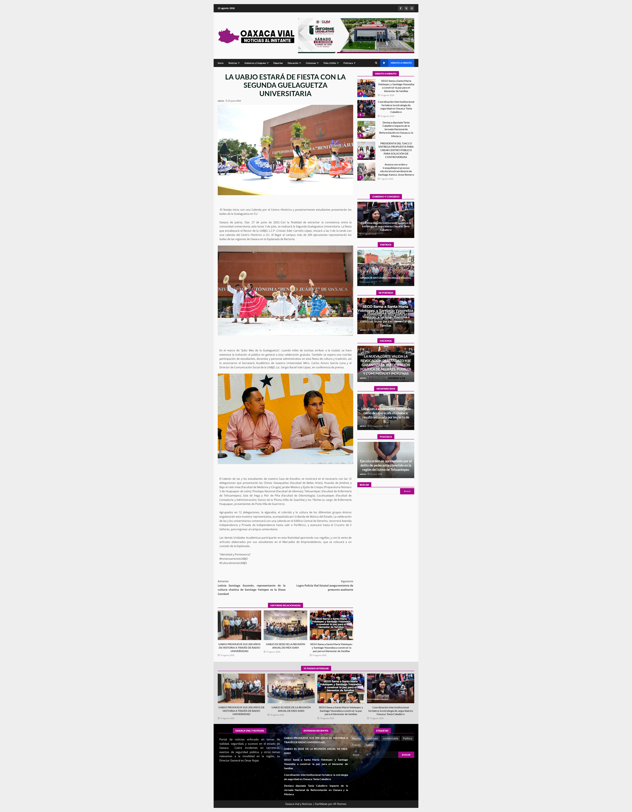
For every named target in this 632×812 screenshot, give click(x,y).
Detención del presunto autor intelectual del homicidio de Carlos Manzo (386, 369)
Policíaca (348, 63)
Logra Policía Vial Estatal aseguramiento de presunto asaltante (324, 585)
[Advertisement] (356, 35)
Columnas (311, 63)
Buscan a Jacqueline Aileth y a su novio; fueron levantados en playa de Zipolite (386, 417)
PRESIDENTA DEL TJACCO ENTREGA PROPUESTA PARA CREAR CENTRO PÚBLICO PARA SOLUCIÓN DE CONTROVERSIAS (366, 109)
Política (407, 738)
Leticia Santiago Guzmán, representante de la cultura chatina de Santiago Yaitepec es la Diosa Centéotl (252, 587)
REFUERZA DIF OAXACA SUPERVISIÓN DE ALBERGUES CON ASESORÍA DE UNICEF (386, 465)
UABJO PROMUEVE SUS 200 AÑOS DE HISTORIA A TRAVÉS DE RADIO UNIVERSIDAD (239, 625)
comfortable (390, 738)
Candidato (371, 738)
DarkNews (321, 804)
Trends (356, 745)
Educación (293, 63)
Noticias (232, 63)
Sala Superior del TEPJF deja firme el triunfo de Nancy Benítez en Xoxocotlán (385, 276)
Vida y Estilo (329, 63)
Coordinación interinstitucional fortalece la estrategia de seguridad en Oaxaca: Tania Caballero (385, 321)
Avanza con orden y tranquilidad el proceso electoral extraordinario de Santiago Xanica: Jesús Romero (366, 130)
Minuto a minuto (401, 62)
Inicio (221, 63)
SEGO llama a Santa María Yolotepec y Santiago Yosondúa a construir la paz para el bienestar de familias (331, 625)
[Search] (376, 63)
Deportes (278, 63)
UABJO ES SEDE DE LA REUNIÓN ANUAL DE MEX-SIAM (285, 625)
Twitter (370, 745)
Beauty (356, 738)
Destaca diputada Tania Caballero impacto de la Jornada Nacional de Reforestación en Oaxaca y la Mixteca (366, 88)
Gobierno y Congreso (255, 63)
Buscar (364, 484)
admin (221, 100)
